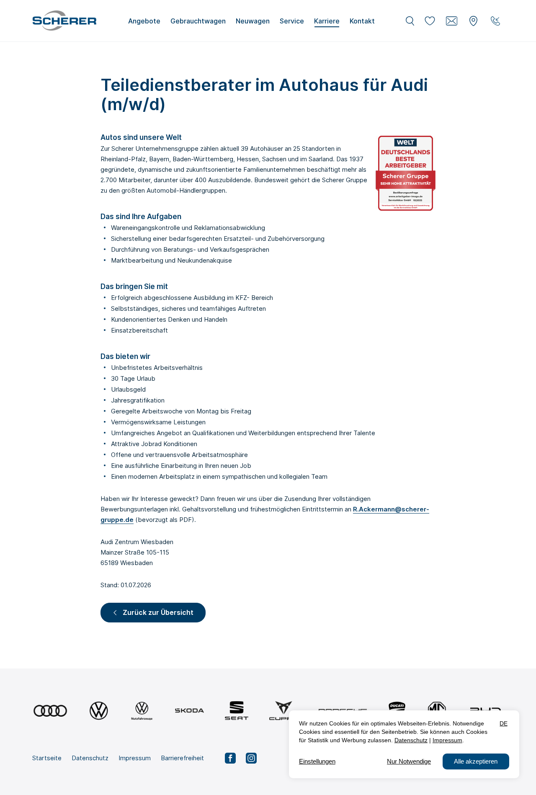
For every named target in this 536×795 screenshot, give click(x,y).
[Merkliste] (430, 21)
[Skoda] (189, 710)
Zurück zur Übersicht (158, 612)
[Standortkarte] (473, 21)
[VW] (98, 710)
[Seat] (236, 710)
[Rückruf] (495, 21)
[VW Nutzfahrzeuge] (142, 710)
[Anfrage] (451, 21)
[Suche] (410, 21)
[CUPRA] (283, 710)
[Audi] (50, 710)
